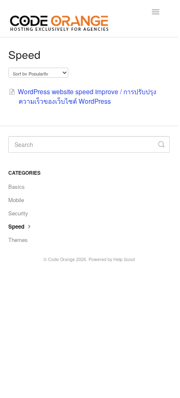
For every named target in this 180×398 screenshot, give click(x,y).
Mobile (16, 200)
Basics (16, 186)
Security (18, 213)
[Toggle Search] (161, 144)
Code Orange (61, 259)
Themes (18, 240)
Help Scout (124, 259)
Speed (17, 226)
